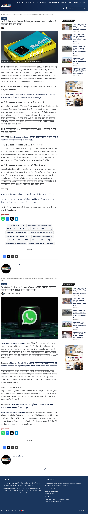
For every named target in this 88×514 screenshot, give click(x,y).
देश (37, 3)
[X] (8, 256)
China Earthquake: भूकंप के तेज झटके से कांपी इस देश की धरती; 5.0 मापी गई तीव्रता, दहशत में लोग (79, 71)
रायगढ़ (25, 3)
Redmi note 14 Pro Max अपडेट (19, 240)
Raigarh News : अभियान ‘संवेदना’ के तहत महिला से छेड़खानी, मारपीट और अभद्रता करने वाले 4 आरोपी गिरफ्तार (79, 38)
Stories (75, 3)
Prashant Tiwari (8, 28)
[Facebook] (4, 256)
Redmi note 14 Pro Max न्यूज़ (41, 240)
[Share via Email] (12, 256)
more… (83, 3)
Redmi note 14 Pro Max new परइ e (18, 236)
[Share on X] (12, 219)
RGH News (24, 511)
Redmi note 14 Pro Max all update (40, 225)
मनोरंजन (68, 3)
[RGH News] (6, 5)
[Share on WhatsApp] (3, 219)
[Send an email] (12, 28)
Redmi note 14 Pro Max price (43, 236)
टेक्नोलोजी (8, 15)
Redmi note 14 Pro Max (17, 225)
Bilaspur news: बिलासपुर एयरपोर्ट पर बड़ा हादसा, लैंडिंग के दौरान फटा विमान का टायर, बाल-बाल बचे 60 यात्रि (79, 50)
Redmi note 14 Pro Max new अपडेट (41, 232)
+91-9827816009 (49, 493)
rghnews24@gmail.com (51, 491)
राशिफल (61, 3)
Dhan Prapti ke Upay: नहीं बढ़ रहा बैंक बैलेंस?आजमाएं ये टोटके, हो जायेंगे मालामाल (29, 194)
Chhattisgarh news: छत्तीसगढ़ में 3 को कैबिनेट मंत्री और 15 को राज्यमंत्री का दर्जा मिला (79, 61)
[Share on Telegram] (16, 219)
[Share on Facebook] (7, 219)
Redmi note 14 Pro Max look (17, 232)
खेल (49, 3)
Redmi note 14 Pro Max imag (43, 229)
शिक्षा (55, 3)
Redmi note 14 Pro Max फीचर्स (16, 244)
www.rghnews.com (9, 483)
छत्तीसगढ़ (31, 3)
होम (19, 3)
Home (4, 15)
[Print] (16, 256)
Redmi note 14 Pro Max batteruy (18, 229)
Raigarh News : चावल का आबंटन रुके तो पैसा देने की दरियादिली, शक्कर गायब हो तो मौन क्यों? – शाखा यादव (79, 27)
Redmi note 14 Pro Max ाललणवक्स (41, 244)
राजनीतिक (43, 3)
